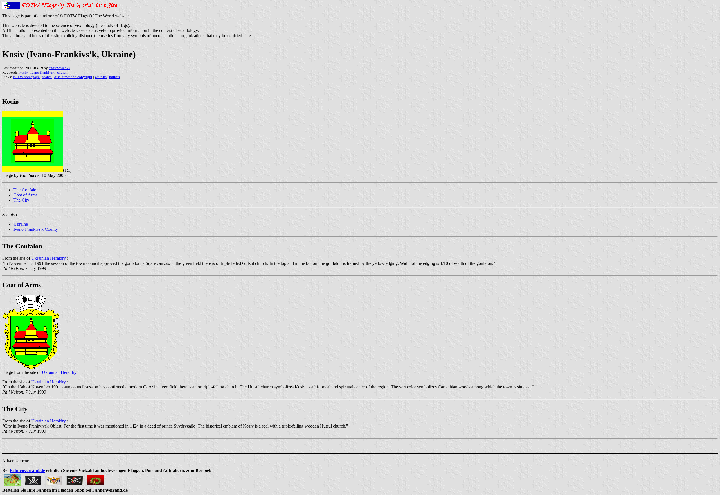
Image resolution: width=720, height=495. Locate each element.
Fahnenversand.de (27, 470)
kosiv (23, 72)
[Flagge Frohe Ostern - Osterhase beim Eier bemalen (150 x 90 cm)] (12, 478)
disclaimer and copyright (73, 77)
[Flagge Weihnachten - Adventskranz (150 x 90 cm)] (95, 478)
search (47, 77)
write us (101, 77)
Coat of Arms (25, 195)
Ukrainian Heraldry (48, 258)
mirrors (114, 77)
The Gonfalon (26, 189)
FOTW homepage (26, 77)
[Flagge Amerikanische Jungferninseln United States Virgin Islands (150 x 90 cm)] (54, 478)
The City (21, 200)
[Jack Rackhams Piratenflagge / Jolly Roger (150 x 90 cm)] (33, 478)
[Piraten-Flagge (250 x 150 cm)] (74, 478)
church (62, 72)
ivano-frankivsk (42, 72)
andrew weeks (59, 68)
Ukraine (21, 224)
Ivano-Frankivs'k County (36, 229)
